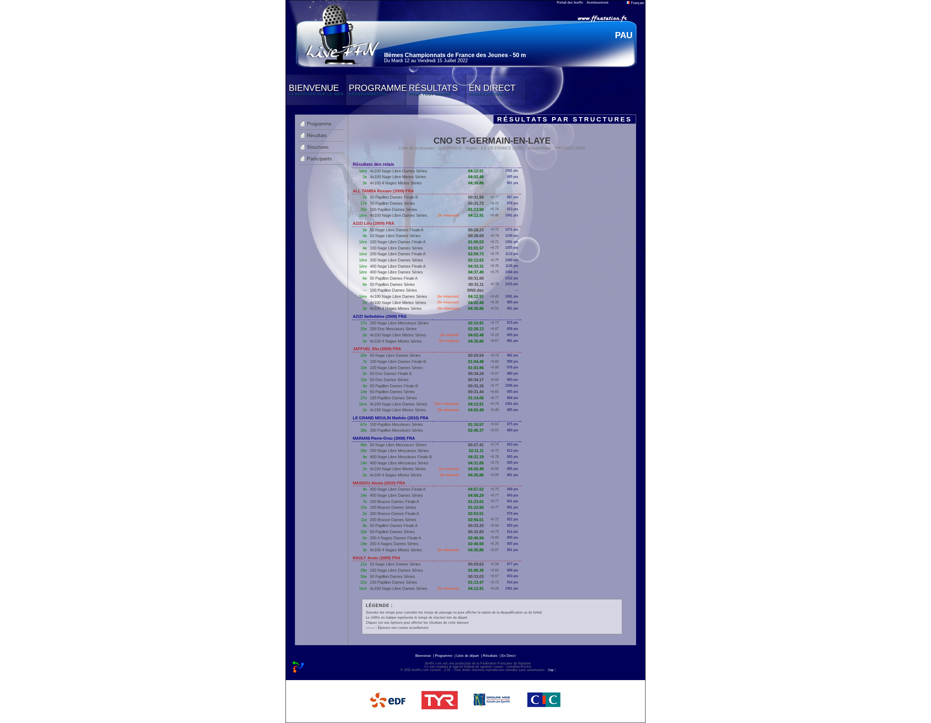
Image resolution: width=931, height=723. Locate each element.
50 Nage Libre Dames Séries (395, 235)
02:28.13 (476, 329)
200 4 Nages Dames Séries (394, 544)
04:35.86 (476, 183)
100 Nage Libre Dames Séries (396, 248)
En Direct (509, 656)
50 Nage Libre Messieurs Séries (398, 445)
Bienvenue (423, 656)
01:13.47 (476, 582)
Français (637, 3)
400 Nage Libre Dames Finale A (397, 266)
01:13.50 (476, 209)
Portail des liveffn (570, 2)
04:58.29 (476, 495)
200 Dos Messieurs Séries (393, 329)
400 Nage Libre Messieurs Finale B (401, 457)
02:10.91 (476, 323)
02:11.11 (476, 450)
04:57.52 (476, 489)
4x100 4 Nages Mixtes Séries (396, 183)
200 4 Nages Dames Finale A (395, 538)
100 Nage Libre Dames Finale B (398, 361)
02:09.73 (476, 254)
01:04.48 (476, 361)
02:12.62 (476, 260)
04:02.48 (476, 177)
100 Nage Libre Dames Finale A (397, 242)
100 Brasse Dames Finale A (394, 501)
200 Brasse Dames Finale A (394, 513)
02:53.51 (476, 513)
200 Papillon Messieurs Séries (396, 430)
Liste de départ (467, 656)
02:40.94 (476, 538)
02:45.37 (476, 430)
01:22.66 (476, 507)
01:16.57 (476, 424)
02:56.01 (476, 520)
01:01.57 (476, 248)
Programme (319, 124)
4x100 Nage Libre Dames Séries (398, 171)
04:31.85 (476, 463)
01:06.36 (476, 570)
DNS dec (475, 290)
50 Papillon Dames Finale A (393, 278)
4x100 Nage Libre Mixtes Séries (398, 177)
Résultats (317, 135)
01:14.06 (476, 398)
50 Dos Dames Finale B (391, 373)
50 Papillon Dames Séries (392, 203)
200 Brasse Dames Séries (393, 520)
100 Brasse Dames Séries (393, 507)
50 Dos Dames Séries (389, 380)
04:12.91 (476, 171)
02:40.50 (476, 544)
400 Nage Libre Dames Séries (396, 272)
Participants (319, 158)
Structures (318, 147)
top (551, 670)
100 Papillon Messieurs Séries (396, 424)
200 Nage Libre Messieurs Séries (399, 323)
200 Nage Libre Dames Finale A (397, 254)
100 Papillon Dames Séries (393, 209)
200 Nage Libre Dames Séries (396, 260)
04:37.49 (476, 272)
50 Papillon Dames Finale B (394, 197)
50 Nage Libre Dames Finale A (396, 230)
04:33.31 (476, 266)
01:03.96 (476, 368)
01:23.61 (476, 501)
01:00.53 (476, 242)
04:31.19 (476, 457)
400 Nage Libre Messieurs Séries (399, 463)
